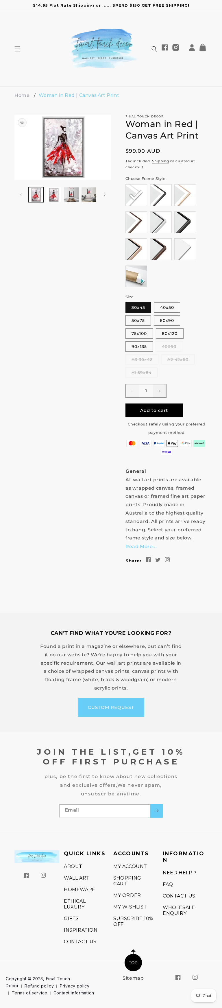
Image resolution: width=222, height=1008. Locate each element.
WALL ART (77, 878)
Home (21, 95)
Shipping (160, 161)
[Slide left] (20, 194)
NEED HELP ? (180, 873)
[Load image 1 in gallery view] (36, 194)
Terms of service (29, 992)
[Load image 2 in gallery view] (53, 194)
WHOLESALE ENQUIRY (179, 910)
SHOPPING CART (127, 881)
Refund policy (39, 985)
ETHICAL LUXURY (75, 904)
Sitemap (133, 978)
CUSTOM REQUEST (111, 707)
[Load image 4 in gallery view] (89, 194)
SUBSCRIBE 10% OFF (133, 921)
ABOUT (73, 866)
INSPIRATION (81, 930)
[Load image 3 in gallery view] (71, 194)
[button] (17, 49)
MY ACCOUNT (130, 866)
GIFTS (71, 918)
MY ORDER (127, 895)
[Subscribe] (156, 811)
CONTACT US (80, 941)
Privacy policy (75, 985)
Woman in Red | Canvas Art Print (79, 95)
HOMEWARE (79, 889)
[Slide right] (104, 194)
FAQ (168, 884)
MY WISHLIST (130, 907)
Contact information (73, 992)
